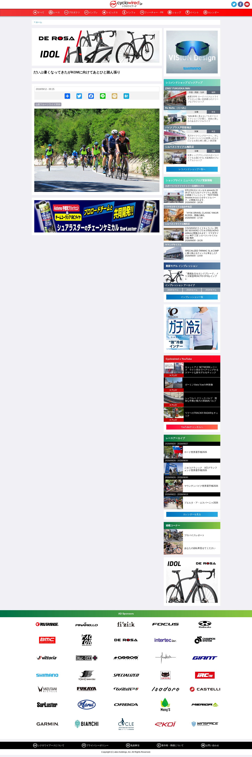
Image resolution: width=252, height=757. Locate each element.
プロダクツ (74, 12)
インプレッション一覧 (192, 297)
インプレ (93, 12)
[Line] (102, 96)
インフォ (131, 12)
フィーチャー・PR (154, 12)
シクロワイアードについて (51, 745)
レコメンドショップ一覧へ (192, 169)
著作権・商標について (172, 745)
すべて (41, 12)
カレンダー (213, 12)
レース (56, 12)
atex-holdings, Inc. (122, 752)
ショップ (176, 12)
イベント (194, 12)
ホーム (39, 22)
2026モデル (172, 290)
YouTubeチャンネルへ (192, 427)
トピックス (112, 12)
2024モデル (211, 290)
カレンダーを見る (192, 514)
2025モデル (192, 290)
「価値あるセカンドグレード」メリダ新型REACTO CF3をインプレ (201, 276)
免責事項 (134, 745)
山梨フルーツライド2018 (47, 104)
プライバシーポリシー (97, 745)
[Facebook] (91, 96)
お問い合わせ (212, 745)
